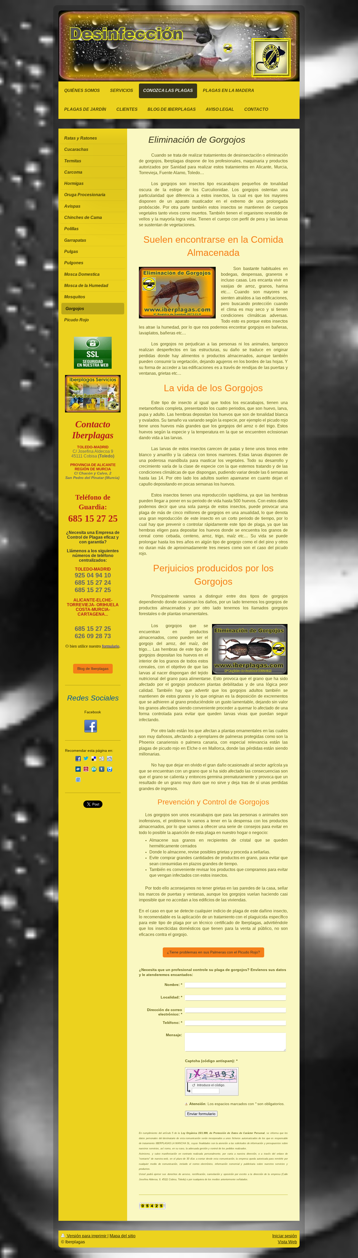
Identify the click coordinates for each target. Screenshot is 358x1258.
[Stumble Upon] (93, 769)
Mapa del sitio (122, 1236)
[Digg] (101, 758)
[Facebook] (78, 758)
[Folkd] (78, 769)
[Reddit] (109, 758)
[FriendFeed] (78, 779)
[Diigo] (109, 769)
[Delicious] (93, 758)
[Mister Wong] (86, 769)
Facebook (92, 712)
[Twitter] (86, 758)
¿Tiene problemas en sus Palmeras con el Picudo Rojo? (213, 952)
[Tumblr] (101, 769)
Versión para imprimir (86, 1236)
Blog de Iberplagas (93, 668)
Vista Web (287, 1242)
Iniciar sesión (284, 1236)
